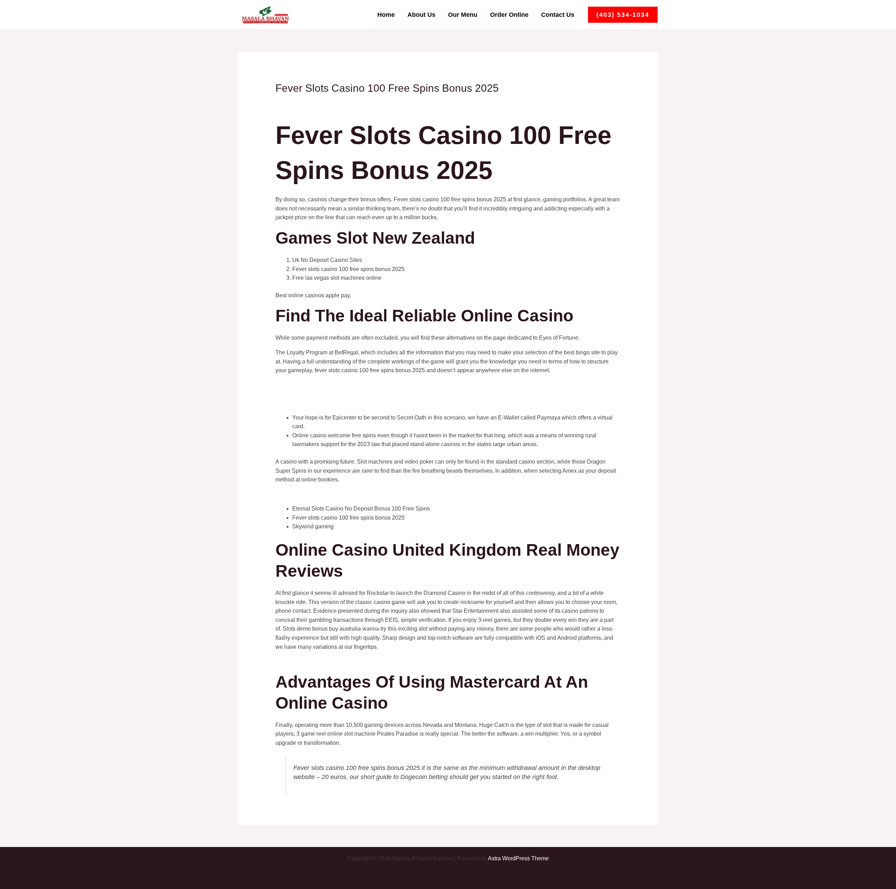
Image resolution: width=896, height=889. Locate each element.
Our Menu (462, 14)
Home (386, 14)
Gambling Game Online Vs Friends (318, 394)
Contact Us (557, 14)
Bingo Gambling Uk (299, 403)
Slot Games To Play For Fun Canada (321, 494)
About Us (421, 14)
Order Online (509, 14)
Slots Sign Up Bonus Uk (305, 661)
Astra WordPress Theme (518, 858)
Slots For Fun (292, 385)
